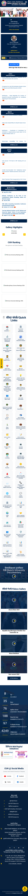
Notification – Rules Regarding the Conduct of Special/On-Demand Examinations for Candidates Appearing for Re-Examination (14, 90)
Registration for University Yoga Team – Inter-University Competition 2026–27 (14, 100)
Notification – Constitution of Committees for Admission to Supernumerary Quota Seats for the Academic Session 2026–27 (14, 125)
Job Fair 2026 (14, 233)
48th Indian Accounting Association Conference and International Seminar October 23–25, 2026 (14, 198)
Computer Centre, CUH (17, 893)
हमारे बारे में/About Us (13, 803)
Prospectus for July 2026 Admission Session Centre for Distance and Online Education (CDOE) (14, 80)
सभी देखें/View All (13, 106)
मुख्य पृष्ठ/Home (13, 801)
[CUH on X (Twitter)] (14, 848)
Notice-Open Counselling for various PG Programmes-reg (14, 135)
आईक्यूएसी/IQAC (13, 811)
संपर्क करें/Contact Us (13, 817)
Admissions (1, 362)
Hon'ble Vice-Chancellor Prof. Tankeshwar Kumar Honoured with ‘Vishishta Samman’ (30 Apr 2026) (14, 163)
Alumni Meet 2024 (14, 610)
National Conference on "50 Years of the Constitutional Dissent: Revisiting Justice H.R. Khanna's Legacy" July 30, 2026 (14, 191)
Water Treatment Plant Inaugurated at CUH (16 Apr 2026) (14, 173)
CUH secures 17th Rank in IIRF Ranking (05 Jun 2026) (14, 154)
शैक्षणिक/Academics (13, 806)
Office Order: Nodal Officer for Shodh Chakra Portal (14, 115)
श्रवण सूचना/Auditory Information (13, 809)
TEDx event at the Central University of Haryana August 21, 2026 (13, 212)
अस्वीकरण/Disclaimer (13, 814)
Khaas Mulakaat (14, 653)
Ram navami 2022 (14, 674)
